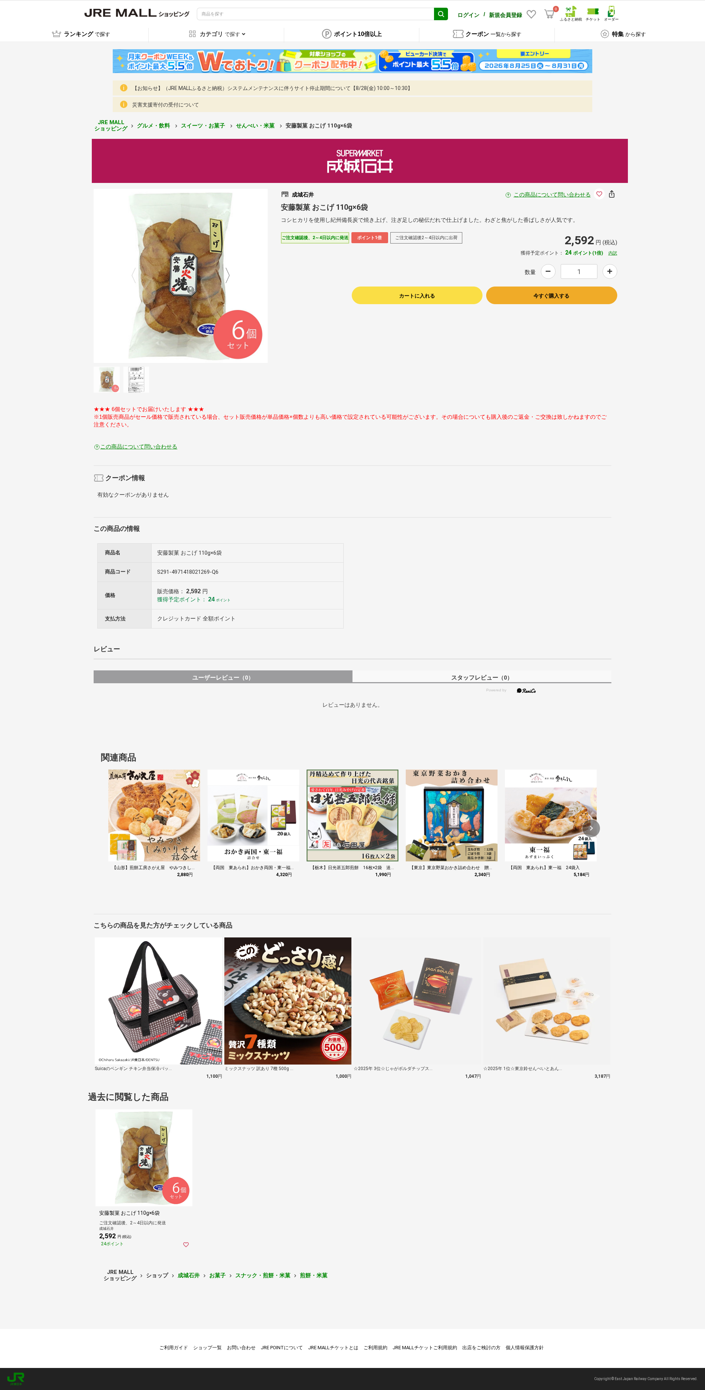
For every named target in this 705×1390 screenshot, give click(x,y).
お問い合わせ (241, 1347)
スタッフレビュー (482, 677)
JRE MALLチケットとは (333, 1347)
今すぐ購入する (552, 296)
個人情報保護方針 (525, 1347)
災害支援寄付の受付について (165, 105)
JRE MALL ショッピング (110, 125)
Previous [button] (138, 276)
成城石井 (189, 1275)
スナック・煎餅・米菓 (262, 1275)
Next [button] (223, 276)
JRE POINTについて (282, 1347)
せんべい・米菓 (256, 125)
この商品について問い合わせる (552, 194)
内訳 (612, 253)
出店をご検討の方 (481, 1347)
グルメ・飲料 (154, 125)
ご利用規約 (375, 1347)
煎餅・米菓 (314, 1275)
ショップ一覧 (207, 1347)
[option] (181, 276)
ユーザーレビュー (223, 677)
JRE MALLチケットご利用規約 (425, 1347)
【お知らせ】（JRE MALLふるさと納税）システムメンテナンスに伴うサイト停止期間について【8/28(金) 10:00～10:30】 (272, 88)
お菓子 (217, 1275)
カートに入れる (417, 296)
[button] (591, 828)
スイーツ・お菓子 (204, 125)
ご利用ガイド (173, 1347)
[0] (549, 14)
